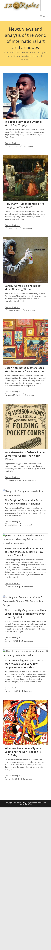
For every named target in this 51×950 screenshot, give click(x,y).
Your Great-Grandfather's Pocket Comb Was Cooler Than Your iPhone (25, 456)
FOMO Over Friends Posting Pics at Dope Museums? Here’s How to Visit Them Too (25, 552)
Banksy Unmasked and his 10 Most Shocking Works (23, 287)
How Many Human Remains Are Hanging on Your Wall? (24, 205)
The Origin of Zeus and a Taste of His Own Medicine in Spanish (25, 502)
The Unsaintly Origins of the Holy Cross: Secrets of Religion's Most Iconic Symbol (25, 613)
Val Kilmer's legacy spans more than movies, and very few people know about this (24, 664)
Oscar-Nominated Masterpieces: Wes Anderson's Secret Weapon (25, 369)
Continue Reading (12, 143)
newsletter (25, 59)
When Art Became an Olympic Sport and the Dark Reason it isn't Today (23, 752)
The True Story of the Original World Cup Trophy (23, 123)
